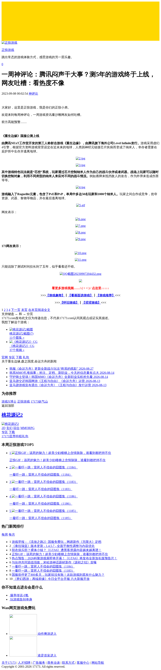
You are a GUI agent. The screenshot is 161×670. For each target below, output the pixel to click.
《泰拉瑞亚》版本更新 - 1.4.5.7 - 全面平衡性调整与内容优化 (53, 546)
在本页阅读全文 (39, 309)
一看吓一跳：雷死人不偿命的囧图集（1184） (43, 566)
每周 (5, 534)
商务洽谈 (53, 662)
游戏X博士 (9, 401)
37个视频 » (16, 350)
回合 (16, 428)
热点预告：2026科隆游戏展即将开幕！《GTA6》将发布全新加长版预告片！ (64, 558)
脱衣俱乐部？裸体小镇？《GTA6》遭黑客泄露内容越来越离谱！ (57, 550)
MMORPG (27, 428)
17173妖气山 (39, 401)
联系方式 (68, 662)
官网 (5, 357)
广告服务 (39, 662)
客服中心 (83, 662)
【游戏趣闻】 (55, 295)
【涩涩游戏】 (91, 302)
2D (3, 428)
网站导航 (97, 662)
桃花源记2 (12, 414)
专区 (12, 357)
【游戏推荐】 (105, 295)
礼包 (26, 357)
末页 (24, 309)
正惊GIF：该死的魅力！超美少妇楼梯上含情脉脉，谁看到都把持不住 (60, 554)
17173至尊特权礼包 (15, 436)
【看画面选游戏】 (80, 295)
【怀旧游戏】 (69, 302)
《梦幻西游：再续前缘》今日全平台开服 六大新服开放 (51, 578)
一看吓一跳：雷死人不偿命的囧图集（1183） (43, 570)
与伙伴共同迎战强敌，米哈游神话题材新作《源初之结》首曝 (54, 562)
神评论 (33, 93)
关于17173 (9, 662)
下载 (19, 357)
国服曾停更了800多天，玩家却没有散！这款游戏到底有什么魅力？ (58, 574)
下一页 (15, 309)
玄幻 (9, 428)
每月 (12, 534)
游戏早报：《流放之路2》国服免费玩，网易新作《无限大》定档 (56, 541)
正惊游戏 (23, 401)
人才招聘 (24, 662)
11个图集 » (16, 337)
